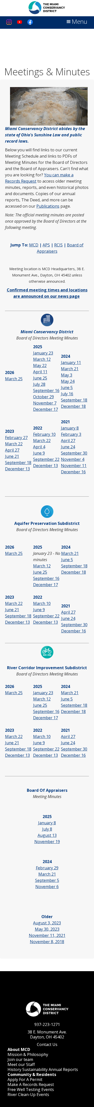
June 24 (68, 447)
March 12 (42, 359)
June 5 (67, 387)
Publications (47, 206)
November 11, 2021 (47, 935)
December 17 (45, 409)
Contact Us (47, 1044)
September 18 (74, 400)
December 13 (17, 469)
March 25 (14, 379)
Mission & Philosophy (28, 1054)
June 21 (12, 456)
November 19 (47, 841)
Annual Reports (63, 1069)
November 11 (73, 465)
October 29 (43, 397)
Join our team (20, 1059)
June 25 (40, 378)
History (14, 1069)
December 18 (73, 406)
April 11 (40, 372)
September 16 (46, 390)
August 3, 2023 (47, 923)
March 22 (14, 444)
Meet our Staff (21, 1064)
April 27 (12, 450)
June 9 (39, 453)
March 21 (69, 369)
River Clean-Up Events (28, 1094)
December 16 (73, 472)
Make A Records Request (31, 1084)
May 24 (67, 381)
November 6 (47, 886)
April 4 (39, 447)
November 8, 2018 (47, 941)
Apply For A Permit (25, 1079)
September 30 (74, 453)
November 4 (72, 459)
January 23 (43, 353)
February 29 (47, 868)
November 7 (44, 403)
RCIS (58, 245)
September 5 (47, 880)
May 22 (40, 365)
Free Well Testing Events (31, 1089)
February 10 (44, 434)
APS (46, 245)
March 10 (42, 603)
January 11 (71, 362)
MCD (33, 245)
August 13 (47, 835)
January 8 (70, 428)
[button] (76, 22)
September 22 (46, 459)
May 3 (66, 375)
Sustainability (35, 1069)
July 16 (67, 394)
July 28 (39, 384)
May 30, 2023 (47, 929)
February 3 (71, 434)
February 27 (16, 437)
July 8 (47, 829)
